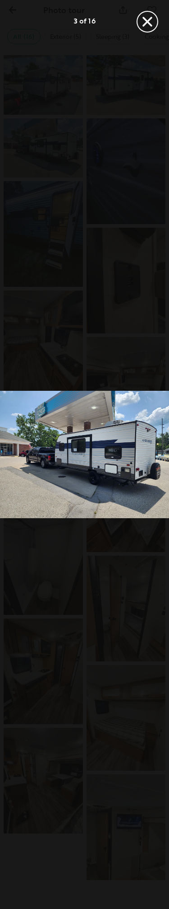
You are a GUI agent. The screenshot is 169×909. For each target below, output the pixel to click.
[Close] (147, 22)
